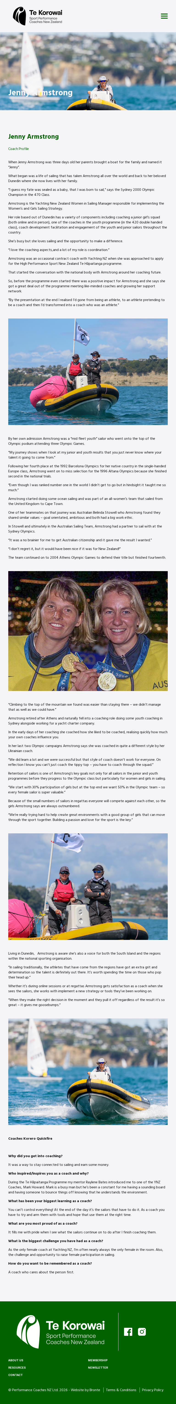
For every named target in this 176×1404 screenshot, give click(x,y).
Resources (17, 1367)
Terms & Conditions (121, 1390)
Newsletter (98, 1367)
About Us (15, 1360)
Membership (97, 1360)
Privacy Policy (152, 1390)
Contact (15, 1375)
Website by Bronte (85, 1390)
